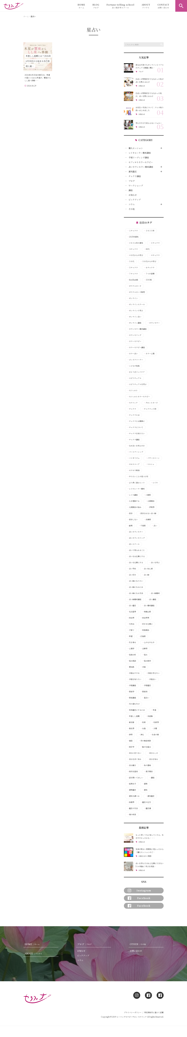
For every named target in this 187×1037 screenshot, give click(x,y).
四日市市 (144, 618)
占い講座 (151, 599)
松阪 (143, 722)
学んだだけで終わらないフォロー (149, 123)
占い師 (145, 575)
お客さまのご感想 (144, 856)
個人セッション (136, 148)
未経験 (149, 716)
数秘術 (143, 692)
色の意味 (146, 765)
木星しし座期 (133, 716)
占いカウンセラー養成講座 (141, 166)
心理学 (130, 648)
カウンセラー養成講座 (137, 329)
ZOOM (148, 280)
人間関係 (150, 501)
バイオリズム (133, 458)
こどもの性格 (133, 366)
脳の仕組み (145, 747)
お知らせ (141, 86)
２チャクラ (154, 243)
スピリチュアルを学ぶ (137, 384)
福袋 (130, 741)
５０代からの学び (148, 261)
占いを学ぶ (154, 562)
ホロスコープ (133, 464)
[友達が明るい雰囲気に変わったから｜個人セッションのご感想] (128, 852)
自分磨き (131, 765)
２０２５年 (149, 231)
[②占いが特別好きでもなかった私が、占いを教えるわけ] (128, 96)
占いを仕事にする (135, 562)
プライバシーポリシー (132, 1012)
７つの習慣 (149, 274)
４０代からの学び (135, 255)
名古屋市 (131, 612)
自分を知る (152, 759)
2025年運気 (132, 237)
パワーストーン (153, 458)
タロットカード (151, 403)
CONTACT (163, 6)
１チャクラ (132, 231)
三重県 (147, 495)
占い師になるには (135, 587)
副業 (130, 526)
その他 (132, 208)
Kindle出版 (132, 280)
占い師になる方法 (135, 593)
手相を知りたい (134, 679)
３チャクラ (132, 249)
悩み (144, 655)
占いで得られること (136, 550)
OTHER (138, 944)
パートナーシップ (135, 452)
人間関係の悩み (134, 507)
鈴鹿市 (130, 802)
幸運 (130, 636)
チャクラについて (135, 427)
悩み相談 (131, 661)
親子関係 (148, 771)
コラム (132, 204)
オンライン (132, 298)
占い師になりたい (135, 581)
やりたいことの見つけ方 (137, 476)
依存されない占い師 (147, 513)
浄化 (141, 735)
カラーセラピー (134, 341)
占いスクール (133, 544)
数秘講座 (131, 698)
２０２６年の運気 (135, 243)
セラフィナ (132, 403)
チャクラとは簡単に (136, 421)
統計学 (130, 747)
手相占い (151, 679)
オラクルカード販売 (136, 292)
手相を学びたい (153, 673)
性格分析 (131, 655)
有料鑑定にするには (136, 710)
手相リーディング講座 (139, 157)
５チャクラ (132, 267)
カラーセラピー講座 (136, 347)
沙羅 (154, 728)
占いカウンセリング (136, 538)
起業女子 (131, 784)
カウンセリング (134, 335)
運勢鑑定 (131, 790)
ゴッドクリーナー (135, 360)
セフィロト (132, 390)
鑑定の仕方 (145, 802)
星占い (145, 698)
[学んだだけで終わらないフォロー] (128, 124)
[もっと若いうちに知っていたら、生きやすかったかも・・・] (128, 838)
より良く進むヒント (136, 483)
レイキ (154, 483)
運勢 (144, 784)
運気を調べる (133, 796)
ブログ (140, 72)
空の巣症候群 (145, 741)
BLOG (95, 6)
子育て (130, 630)
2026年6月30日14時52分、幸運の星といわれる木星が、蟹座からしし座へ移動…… (38, 78)
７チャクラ (132, 274)
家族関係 (144, 630)
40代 (147, 249)
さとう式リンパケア (136, 372)
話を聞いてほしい (135, 778)
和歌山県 (146, 612)
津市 (130, 735)
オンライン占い (134, 317)
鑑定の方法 (132, 808)
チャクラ (131, 409)
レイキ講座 (132, 495)
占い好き (131, 575)
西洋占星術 (132, 771)
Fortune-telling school (120, 6)
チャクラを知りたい (136, 433)
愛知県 (130, 667)
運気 (144, 790)
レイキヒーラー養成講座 (140, 152)
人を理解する (133, 501)
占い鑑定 (131, 605)
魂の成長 (131, 814)
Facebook (143, 898)
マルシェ (150, 464)
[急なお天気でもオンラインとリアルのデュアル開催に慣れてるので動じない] (128, 68)
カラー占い (132, 353)
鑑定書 (147, 808)
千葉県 (142, 526)
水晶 (143, 728)
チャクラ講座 (135, 176)
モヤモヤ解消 (133, 470)
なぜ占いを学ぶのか (136, 446)
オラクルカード (134, 286)
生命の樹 (154, 735)
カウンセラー (153, 323)
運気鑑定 (133, 171)
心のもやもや (148, 642)
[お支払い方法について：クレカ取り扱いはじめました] (128, 110)
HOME (81, 6)
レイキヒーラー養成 (136, 489)
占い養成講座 (148, 605)
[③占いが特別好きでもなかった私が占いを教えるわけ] (128, 82)
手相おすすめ (133, 673)
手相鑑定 (146, 685)
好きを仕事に (146, 624)
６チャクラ (149, 267)
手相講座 (131, 685)
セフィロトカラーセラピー (141, 162)
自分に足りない (134, 753)
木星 (153, 710)
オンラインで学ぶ (135, 310)
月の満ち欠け (133, 704)
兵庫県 (147, 519)
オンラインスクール (136, 304)
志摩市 (143, 648)
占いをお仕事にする (136, 556)
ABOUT (146, 6)
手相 (143, 667)
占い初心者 (147, 569)
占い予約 (131, 569)
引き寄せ (131, 642)
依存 (130, 513)
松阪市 (155, 722)
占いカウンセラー (135, 532)
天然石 (130, 624)
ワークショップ (136, 185)
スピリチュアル (134, 378)
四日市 (130, 618)
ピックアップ (135, 199)
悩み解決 (146, 661)
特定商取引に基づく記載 (154, 1012)
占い (154, 526)
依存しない (132, 519)
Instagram (144, 890)
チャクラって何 (149, 409)
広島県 (142, 636)
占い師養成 (154, 593)
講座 (131, 190)
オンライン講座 (134, 323)
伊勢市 (150, 507)
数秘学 (130, 692)
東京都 (130, 722)
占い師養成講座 (134, 599)
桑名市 (130, 728)
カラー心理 (149, 353)
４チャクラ (154, 255)
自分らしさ (152, 753)
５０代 (130, 261)
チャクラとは (133, 415)
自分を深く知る (134, 759)
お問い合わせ (136, 950)
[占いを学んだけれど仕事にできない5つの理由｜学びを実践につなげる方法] (128, 866)
